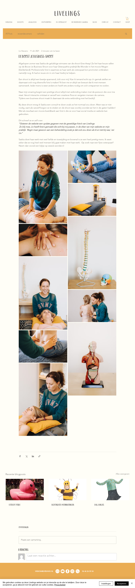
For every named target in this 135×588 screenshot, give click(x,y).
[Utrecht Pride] (25, 489)
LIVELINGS (67, 14)
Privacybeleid (59, 584)
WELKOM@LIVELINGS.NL (44, 571)
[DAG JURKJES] (110, 489)
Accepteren (121, 583)
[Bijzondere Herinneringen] (68, 489)
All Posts (9, 33)
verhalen (40, 33)
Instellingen (106, 583)
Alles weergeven (122, 474)
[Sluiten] (131, 583)
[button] (127, 18)
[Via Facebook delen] (20, 456)
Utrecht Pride (14, 505)
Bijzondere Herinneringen (63, 505)
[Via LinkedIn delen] (33, 456)
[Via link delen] (39, 456)
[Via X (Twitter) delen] (26, 456)
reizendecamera (25, 33)
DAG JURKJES (99, 505)
